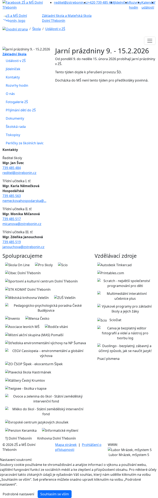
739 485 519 (11, 242)
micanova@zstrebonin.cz (21, 224)
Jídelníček (13, 69)
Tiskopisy (13, 135)
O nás (10, 93)
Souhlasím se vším (54, 494)
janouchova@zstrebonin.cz (23, 247)
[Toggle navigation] (150, 41)
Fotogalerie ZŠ (17, 102)
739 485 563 (11, 196)
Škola (36, 29)
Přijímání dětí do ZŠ (21, 110)
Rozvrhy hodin (17, 85)
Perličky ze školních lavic (25, 143)
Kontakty (13, 77)
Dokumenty (15, 118)
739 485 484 (11, 168)
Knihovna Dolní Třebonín (56, 438)
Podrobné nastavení (18, 494)
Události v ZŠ (55, 29)
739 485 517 (11, 219)
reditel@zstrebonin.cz (19, 172)
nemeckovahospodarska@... (24, 200)
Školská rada (16, 126)
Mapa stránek (66, 444)
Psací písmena (108, 358)
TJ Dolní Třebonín (18, 438)
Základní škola (14, 54)
